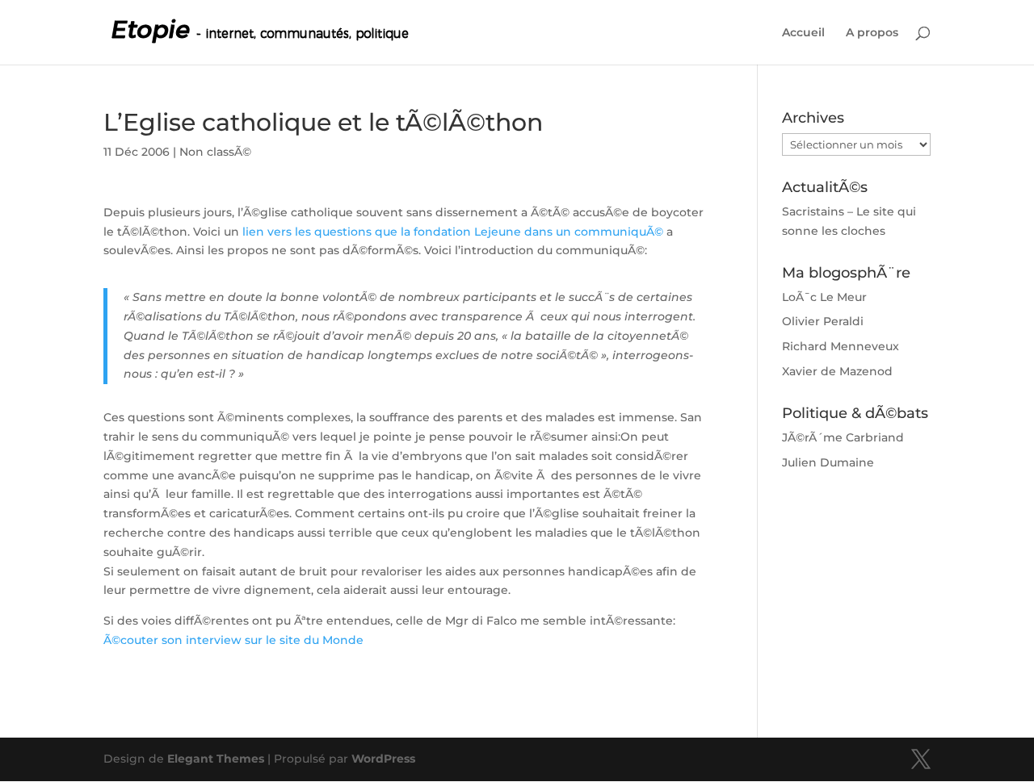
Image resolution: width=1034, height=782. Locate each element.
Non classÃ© (215, 151)
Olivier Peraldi (823, 321)
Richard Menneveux (840, 346)
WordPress (383, 758)
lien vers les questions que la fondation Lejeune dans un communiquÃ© (452, 231)
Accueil (803, 33)
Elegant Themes (215, 758)
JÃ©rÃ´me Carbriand (843, 437)
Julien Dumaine (828, 462)
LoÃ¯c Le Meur (824, 297)
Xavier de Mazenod (837, 371)
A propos (872, 33)
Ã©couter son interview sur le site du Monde (233, 640)
